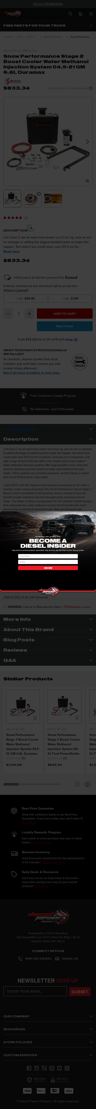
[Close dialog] (92, 515)
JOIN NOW (48, 568)
